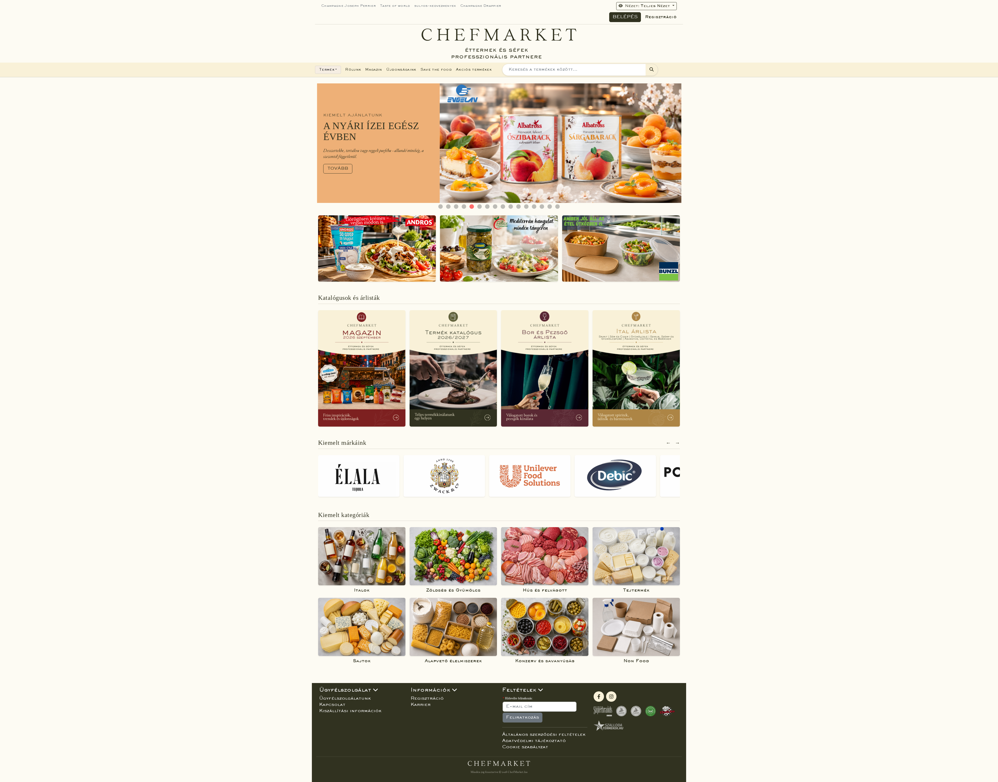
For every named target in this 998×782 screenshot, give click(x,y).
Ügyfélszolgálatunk (345, 699)
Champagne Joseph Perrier (348, 6)
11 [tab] (518, 206)
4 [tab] (464, 206)
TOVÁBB (335, 169)
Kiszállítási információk (350, 711)
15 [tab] (549, 206)
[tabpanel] (499, 143)
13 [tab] (534, 206)
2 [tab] (448, 206)
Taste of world (395, 6)
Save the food (436, 69)
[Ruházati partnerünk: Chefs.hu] (667, 711)
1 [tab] (440, 206)
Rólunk (353, 69)
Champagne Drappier (480, 6)
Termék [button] (326, 69)
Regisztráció (661, 17)
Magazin (373, 69)
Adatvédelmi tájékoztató (534, 741)
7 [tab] (487, 206)
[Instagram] (611, 696)
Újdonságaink (401, 69)
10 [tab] (510, 206)
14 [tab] (541, 206)
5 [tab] (471, 206)
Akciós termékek (474, 69)
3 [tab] (456, 206)
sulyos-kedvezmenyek (435, 6)
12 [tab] (526, 206)
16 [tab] (557, 206)
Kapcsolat (332, 705)
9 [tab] (502, 206)
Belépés (625, 17)
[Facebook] (599, 696)
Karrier (421, 705)
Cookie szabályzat (525, 747)
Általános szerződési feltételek (544, 735)
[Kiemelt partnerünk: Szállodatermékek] (608, 725)
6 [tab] (479, 206)
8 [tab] (495, 206)
